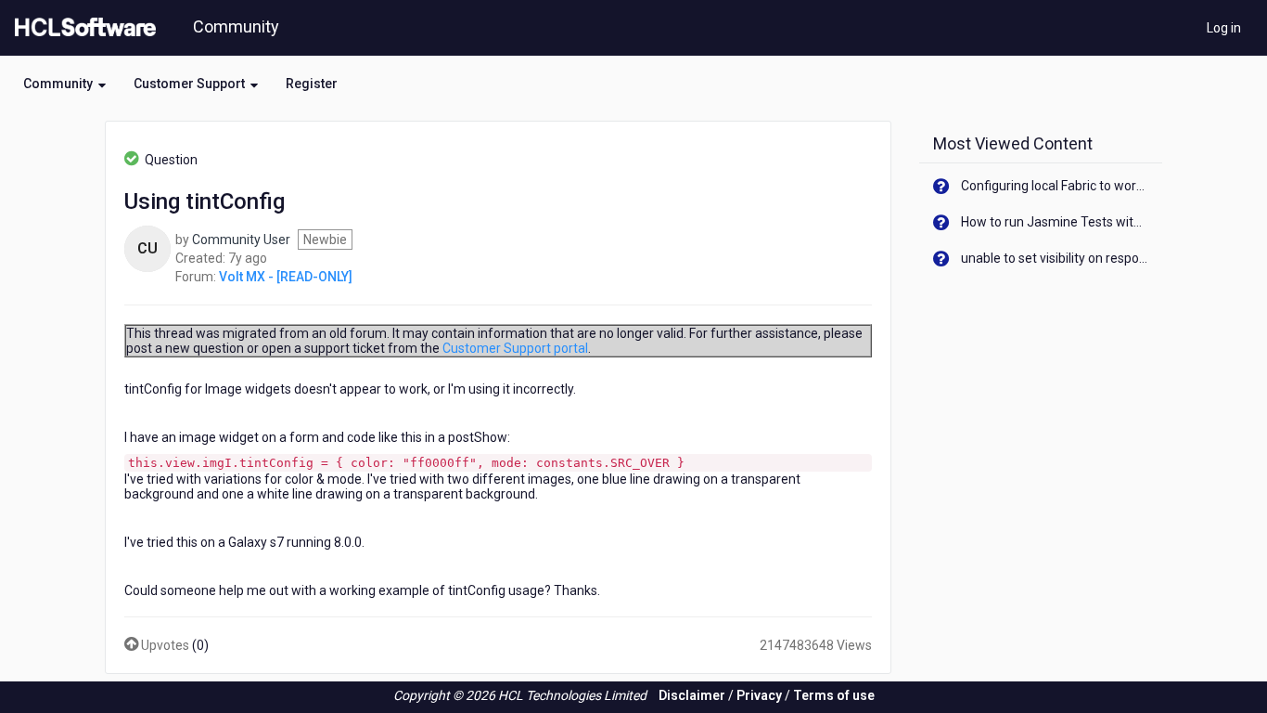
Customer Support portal (515, 348)
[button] (64, 83)
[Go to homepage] (81, 28)
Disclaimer (692, 695)
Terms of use (834, 695)
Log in (1224, 27)
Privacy (759, 695)
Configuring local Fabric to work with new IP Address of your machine (1055, 185)
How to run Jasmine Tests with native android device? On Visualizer (1055, 221)
